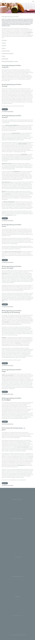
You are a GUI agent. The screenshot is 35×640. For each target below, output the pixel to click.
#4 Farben (4, 48)
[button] (33, 1)
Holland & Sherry (8, 193)
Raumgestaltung (5, 273)
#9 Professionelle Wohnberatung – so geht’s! (10, 61)
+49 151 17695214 (18, 557)
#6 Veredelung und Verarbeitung (7, 53)
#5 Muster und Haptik (6, 50)
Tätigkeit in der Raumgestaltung (7, 375)
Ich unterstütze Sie (8, 215)
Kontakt (5, 109)
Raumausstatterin (30, 32)
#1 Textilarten (4, 40)
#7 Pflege (3, 56)
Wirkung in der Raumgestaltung (22, 446)
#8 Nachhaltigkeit (5, 58)
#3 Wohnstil (4, 45)
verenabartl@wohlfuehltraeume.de (17, 576)
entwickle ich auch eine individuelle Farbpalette (12, 251)
